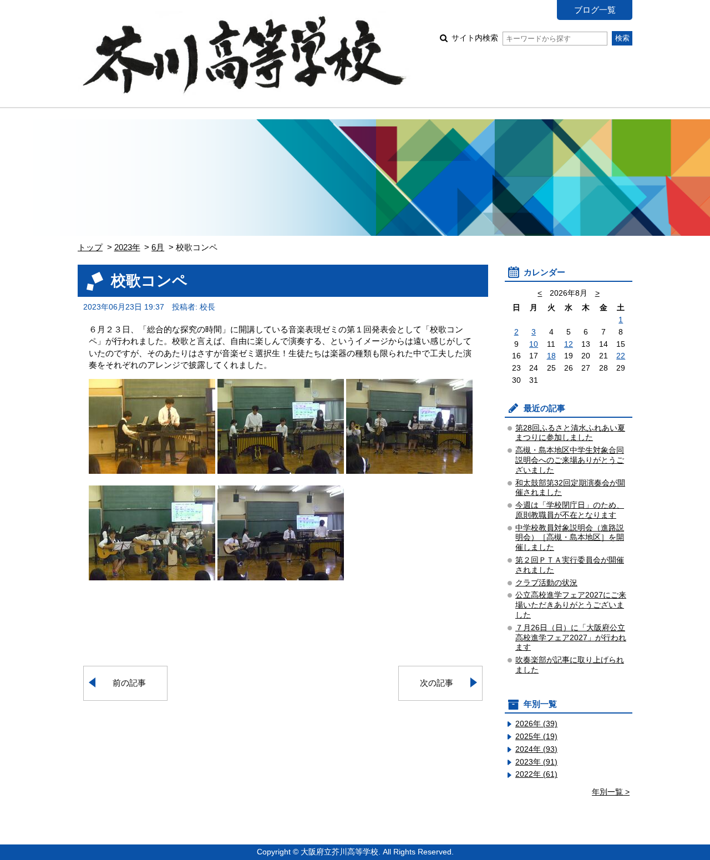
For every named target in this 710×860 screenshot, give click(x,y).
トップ (90, 247)
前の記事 (129, 682)
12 (568, 344)
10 (533, 344)
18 (551, 356)
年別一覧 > (611, 792)
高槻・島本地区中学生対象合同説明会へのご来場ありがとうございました (569, 460)
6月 (157, 247)
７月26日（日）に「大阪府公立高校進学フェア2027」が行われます (570, 638)
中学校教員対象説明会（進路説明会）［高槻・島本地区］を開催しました (569, 538)
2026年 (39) (536, 724)
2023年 (127, 247)
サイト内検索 (474, 38)
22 (620, 356)
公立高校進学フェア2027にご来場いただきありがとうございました (570, 605)
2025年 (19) (536, 736)
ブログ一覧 (595, 9)
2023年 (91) (536, 762)
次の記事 (436, 682)
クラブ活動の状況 (546, 583)
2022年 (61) (536, 774)
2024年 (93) (536, 749)
